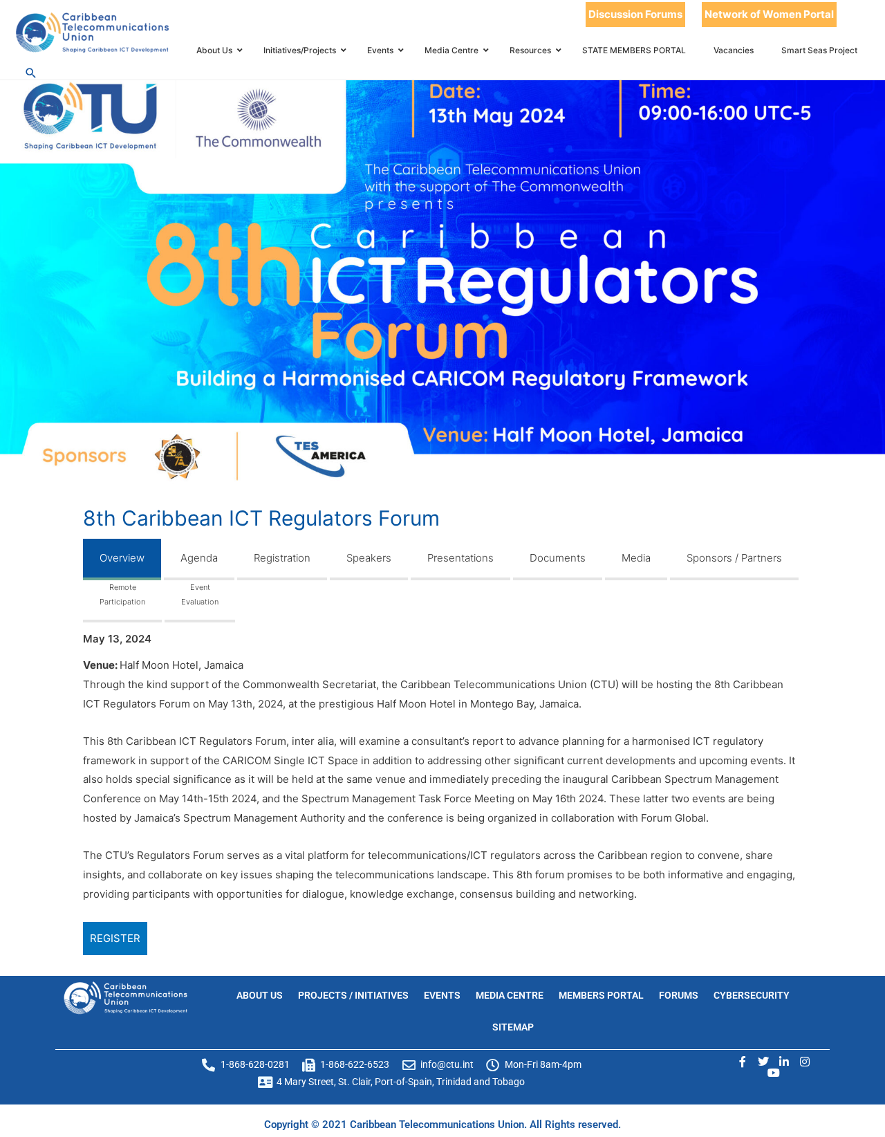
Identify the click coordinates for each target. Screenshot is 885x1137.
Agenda (199, 557)
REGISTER (115, 938)
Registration (282, 557)
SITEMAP (513, 1027)
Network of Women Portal (769, 14)
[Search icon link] (31, 73)
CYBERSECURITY (752, 995)
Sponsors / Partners (734, 557)
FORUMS (678, 995)
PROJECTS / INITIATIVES (353, 995)
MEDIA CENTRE (509, 995)
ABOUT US (259, 995)
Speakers (368, 557)
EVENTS (442, 995)
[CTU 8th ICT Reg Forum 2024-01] (442, 277)
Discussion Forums (635, 14)
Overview (122, 557)
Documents (558, 557)
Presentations (460, 557)
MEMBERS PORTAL (601, 995)
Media (636, 557)
